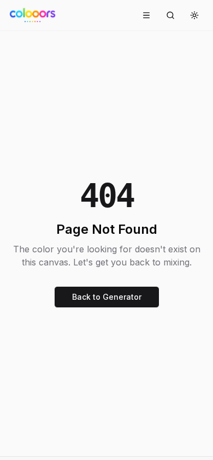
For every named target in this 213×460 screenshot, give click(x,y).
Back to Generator (106, 296)
